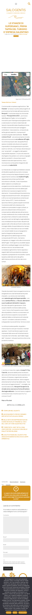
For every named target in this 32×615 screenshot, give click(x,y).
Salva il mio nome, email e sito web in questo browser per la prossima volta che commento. (14, 562)
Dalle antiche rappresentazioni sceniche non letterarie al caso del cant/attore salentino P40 (14, 422)
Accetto (9, 612)
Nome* (5, 537)
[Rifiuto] (30, 596)
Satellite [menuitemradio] (13, 74)
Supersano (22, 482)
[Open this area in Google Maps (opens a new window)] (4, 95)
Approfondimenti (14, 482)
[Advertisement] (16, 54)
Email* (4, 544)
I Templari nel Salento (11, 410)
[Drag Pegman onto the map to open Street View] (28, 92)
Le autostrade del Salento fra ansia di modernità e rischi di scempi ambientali (15, 437)
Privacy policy (22, 612)
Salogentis (16, 10)
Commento (6, 515)
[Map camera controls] (28, 87)
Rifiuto (15, 612)
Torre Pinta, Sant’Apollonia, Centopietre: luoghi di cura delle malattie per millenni (14, 429)
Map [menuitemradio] (5, 74)
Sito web (5, 552)
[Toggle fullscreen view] (28, 74)
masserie (8, 484)
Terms (29, 95)
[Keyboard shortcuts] (12, 95)
